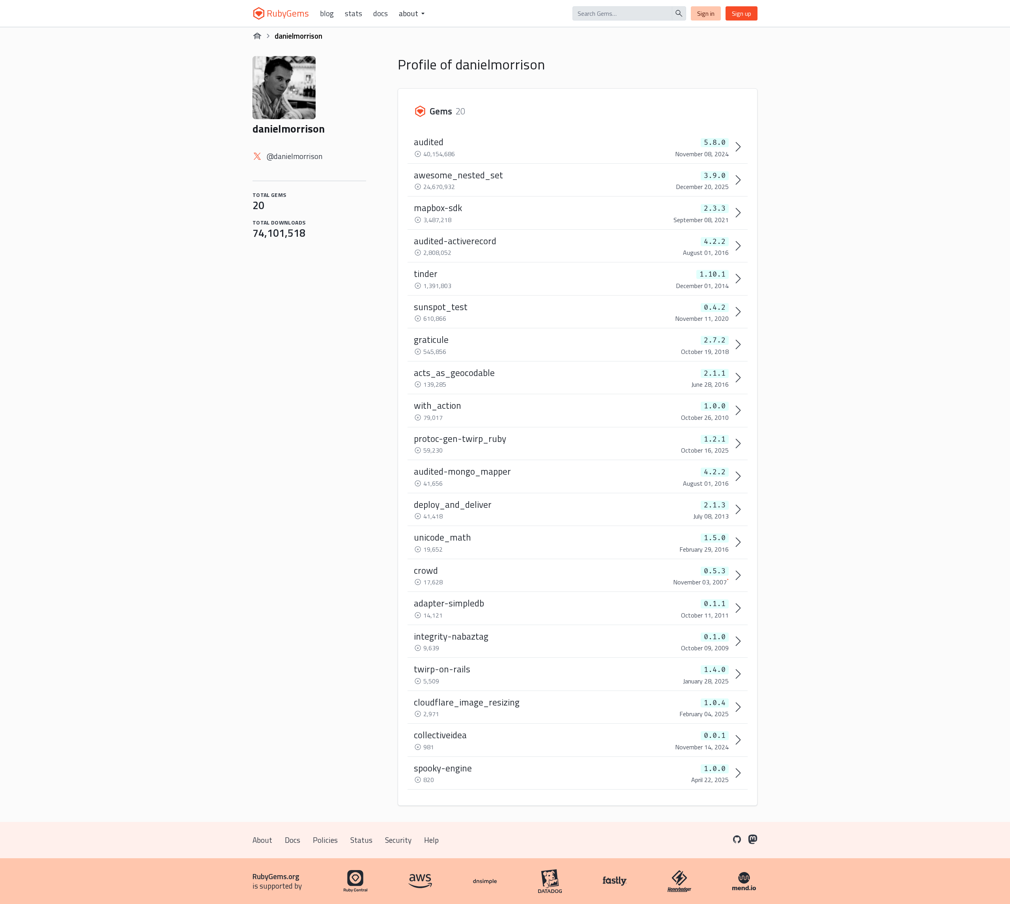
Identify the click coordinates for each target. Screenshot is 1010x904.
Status (361, 840)
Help (431, 840)
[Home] (257, 36)
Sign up (741, 13)
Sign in (705, 13)
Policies (325, 840)
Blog (327, 13)
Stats (353, 13)
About (262, 840)
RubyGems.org (275, 876)
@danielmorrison (294, 156)
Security (398, 840)
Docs (380, 13)
